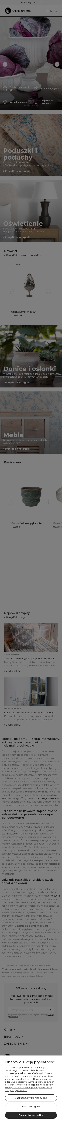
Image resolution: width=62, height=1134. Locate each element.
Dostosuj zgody (31, 1106)
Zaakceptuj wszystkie (31, 1115)
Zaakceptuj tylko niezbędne (31, 1097)
